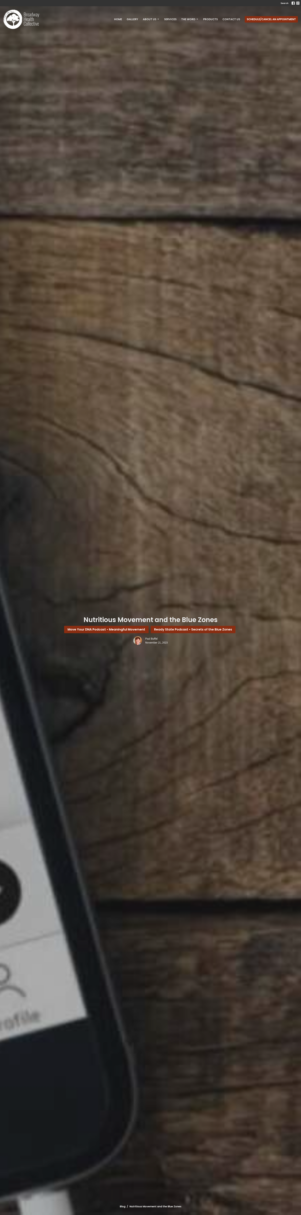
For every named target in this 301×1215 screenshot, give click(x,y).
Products (210, 19)
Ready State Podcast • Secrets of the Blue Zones (193, 629)
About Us (149, 19)
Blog (122, 1206)
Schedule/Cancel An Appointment (271, 19)
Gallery (132, 19)
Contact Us (231, 19)
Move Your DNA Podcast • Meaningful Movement (106, 629)
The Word (188, 19)
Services (170, 19)
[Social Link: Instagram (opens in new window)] (297, 3)
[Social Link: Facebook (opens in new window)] (293, 3)
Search (284, 3)
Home (118, 19)
